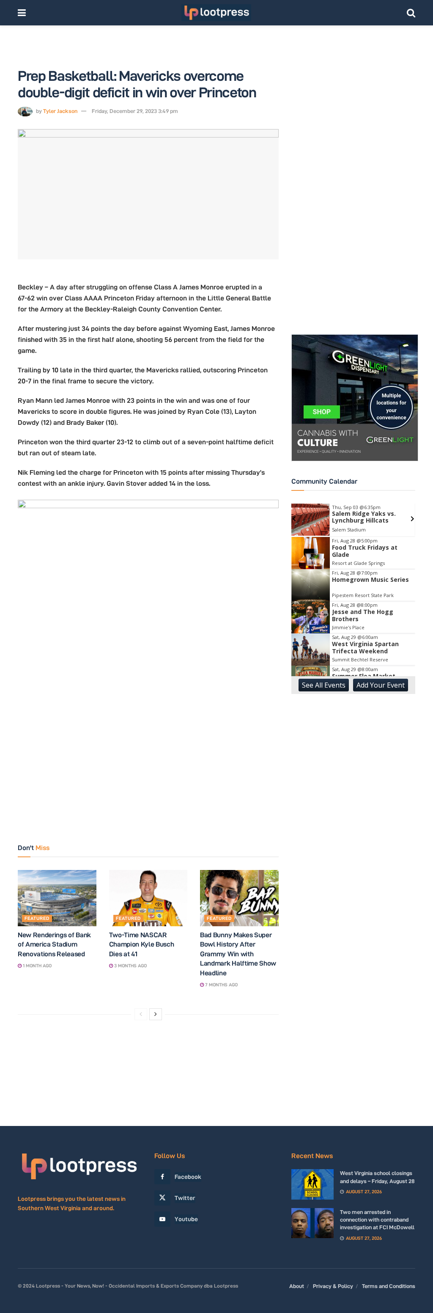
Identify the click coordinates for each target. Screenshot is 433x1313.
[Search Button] (411, 12)
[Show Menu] (22, 12)
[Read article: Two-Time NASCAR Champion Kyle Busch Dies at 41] (148, 898)
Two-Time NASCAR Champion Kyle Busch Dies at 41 (141, 944)
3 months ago (130, 965)
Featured (37, 918)
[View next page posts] (155, 1014)
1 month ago (37, 965)
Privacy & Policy (333, 1286)
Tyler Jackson (60, 111)
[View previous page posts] (140, 1014)
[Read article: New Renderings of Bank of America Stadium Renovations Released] (57, 898)
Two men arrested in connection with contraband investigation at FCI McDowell (377, 1219)
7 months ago (221, 984)
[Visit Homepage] (216, 12)
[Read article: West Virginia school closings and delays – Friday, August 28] (312, 1184)
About (296, 1286)
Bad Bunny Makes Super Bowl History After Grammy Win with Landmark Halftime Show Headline (238, 954)
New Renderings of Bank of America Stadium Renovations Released (54, 944)
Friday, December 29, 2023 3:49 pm (135, 111)
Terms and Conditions (388, 1286)
